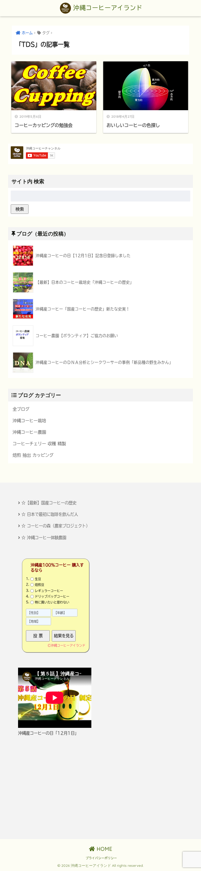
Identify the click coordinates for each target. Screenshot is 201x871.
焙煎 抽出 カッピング (33, 455)
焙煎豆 (39, 584)
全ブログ (21, 409)
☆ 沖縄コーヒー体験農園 (43, 537)
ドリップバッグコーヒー (52, 596)
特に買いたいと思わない (52, 602)
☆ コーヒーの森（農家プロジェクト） (55, 526)
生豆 (38, 578)
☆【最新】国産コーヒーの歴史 (48, 503)
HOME (103, 849)
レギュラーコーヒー (49, 590)
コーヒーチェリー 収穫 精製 (39, 444)
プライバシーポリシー (101, 858)
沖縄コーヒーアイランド (106, 8)
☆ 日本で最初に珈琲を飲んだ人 (49, 514)
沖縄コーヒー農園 (29, 432)
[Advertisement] (100, 787)
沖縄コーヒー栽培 (29, 420)
